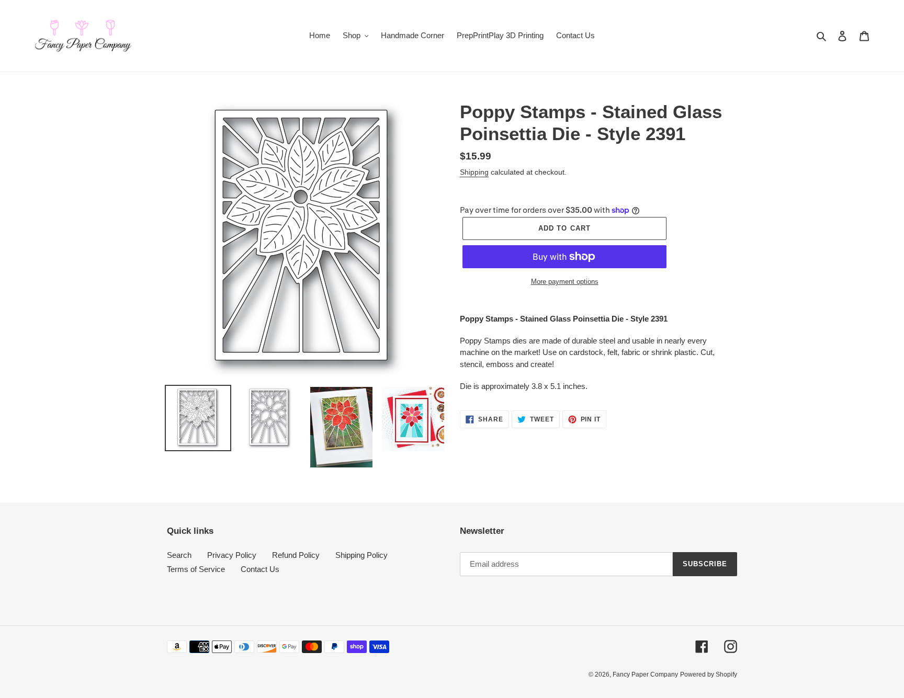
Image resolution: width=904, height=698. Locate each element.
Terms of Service (196, 569)
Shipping (474, 172)
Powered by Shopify (708, 674)
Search (179, 555)
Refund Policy (296, 555)
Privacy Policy (231, 555)
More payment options (564, 281)
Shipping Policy (361, 555)
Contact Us (260, 569)
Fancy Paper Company (645, 674)
